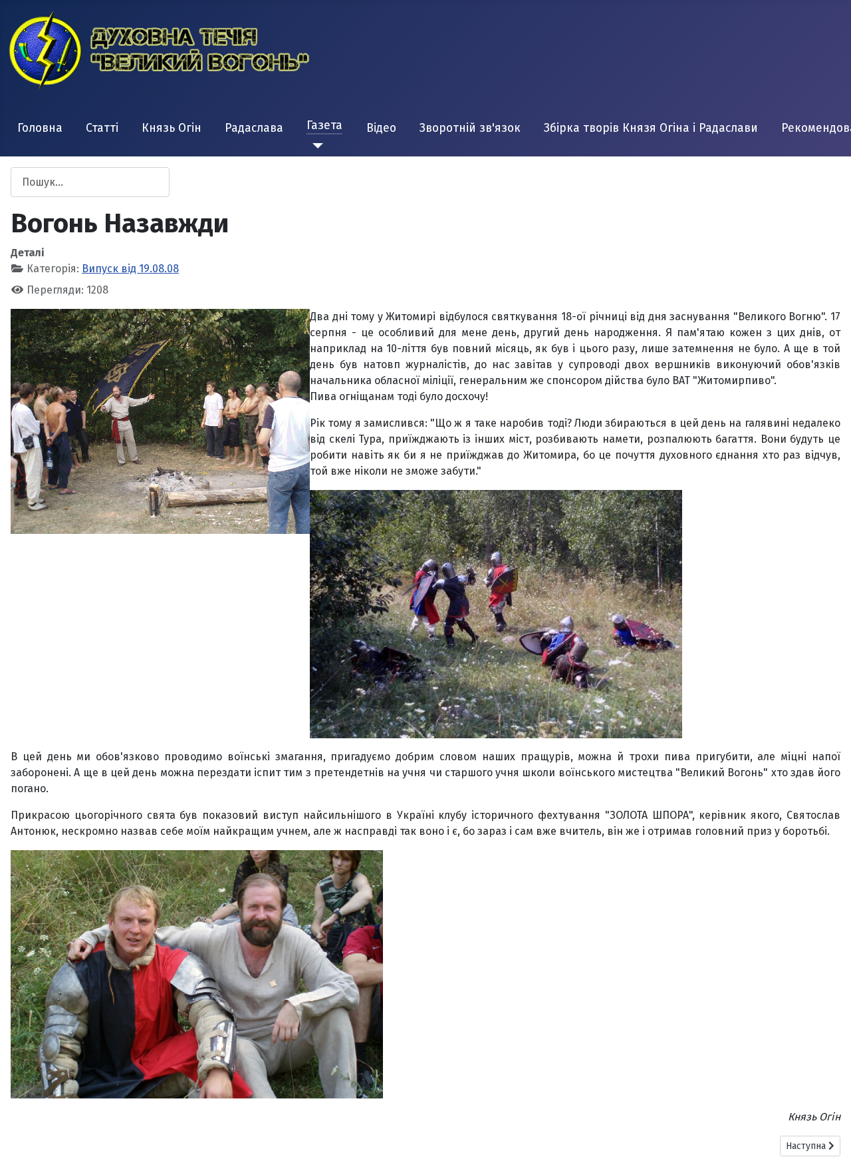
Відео (381, 128)
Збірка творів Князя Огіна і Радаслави (651, 128)
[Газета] (314, 145)
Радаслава (254, 128)
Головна (39, 128)
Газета (324, 125)
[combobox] (90, 182)
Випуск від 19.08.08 (130, 268)
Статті (102, 128)
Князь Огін (171, 128)
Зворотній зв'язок (470, 128)
